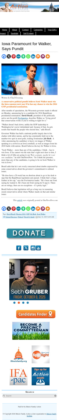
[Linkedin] (33, 56)
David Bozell (11, 214)
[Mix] (38, 56)
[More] (48, 56)
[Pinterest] (13, 56)
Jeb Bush (33, 214)
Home (4, 30)
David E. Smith (29, 217)
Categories (38, 30)
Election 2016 (20, 214)
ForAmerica (23, 118)
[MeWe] (18, 56)
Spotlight (14, 34)
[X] (9, 56)
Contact (25, 30)
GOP (27, 214)
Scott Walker (41, 214)
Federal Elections (11, 217)
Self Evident (28, 34)
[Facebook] (4, 56)
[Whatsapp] (28, 56)
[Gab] (23, 56)
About (14, 30)
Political (20, 217)
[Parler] (43, 56)
